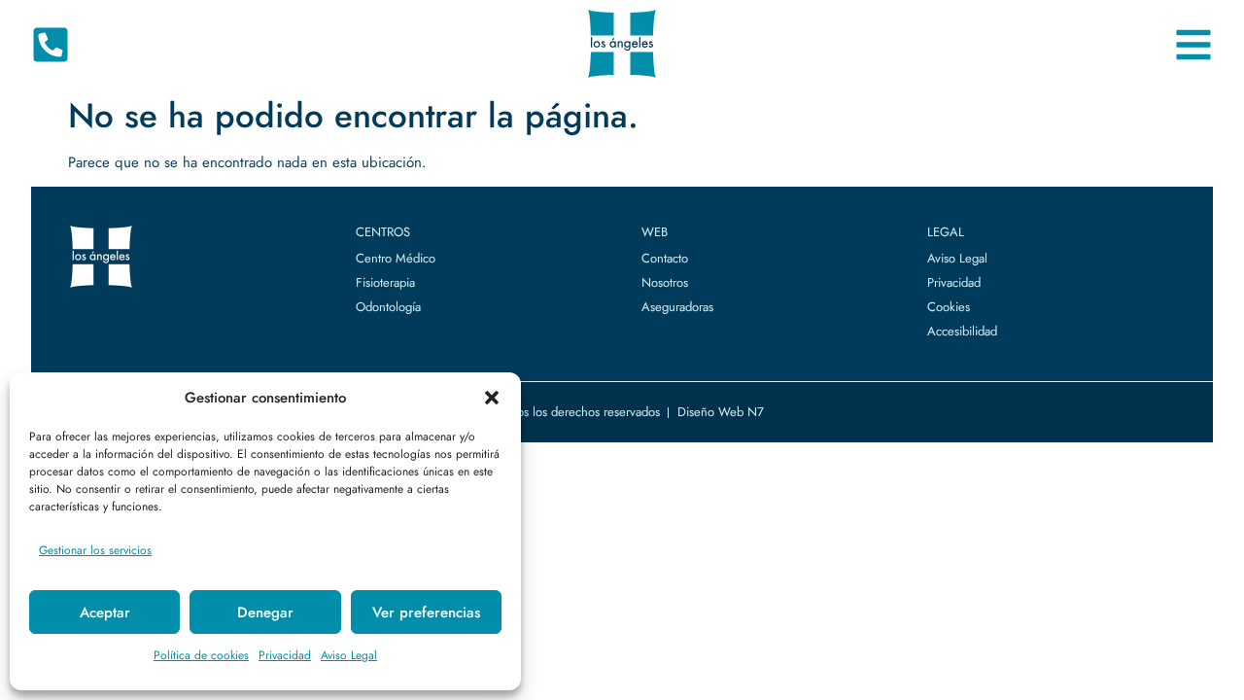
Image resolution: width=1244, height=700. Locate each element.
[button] (491, 397)
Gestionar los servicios (95, 550)
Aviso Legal (349, 655)
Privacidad (285, 655)
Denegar (265, 612)
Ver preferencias (426, 612)
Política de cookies (201, 655)
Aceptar (105, 612)
